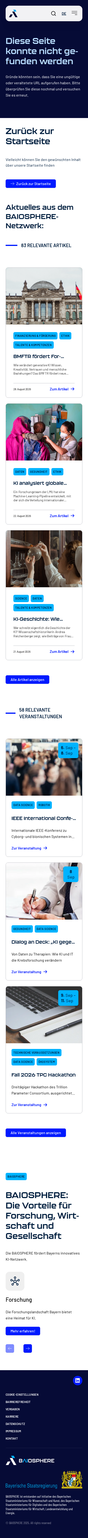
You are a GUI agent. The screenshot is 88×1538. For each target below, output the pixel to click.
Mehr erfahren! (23, 1331)
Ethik (65, 335)
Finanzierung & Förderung (35, 335)
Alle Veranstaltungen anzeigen (36, 1132)
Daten (19, 471)
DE (64, 13)
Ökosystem (46, 1061)
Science (21, 598)
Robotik (44, 805)
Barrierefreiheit (18, 1401)
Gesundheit (39, 471)
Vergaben (13, 1409)
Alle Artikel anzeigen (27, 679)
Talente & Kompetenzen (33, 344)
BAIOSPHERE (16, 1176)
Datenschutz (15, 1423)
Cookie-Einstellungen (22, 1394)
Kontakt (12, 1438)
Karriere (12, 1416)
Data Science (23, 805)
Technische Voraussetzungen (36, 1052)
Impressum (13, 1431)
